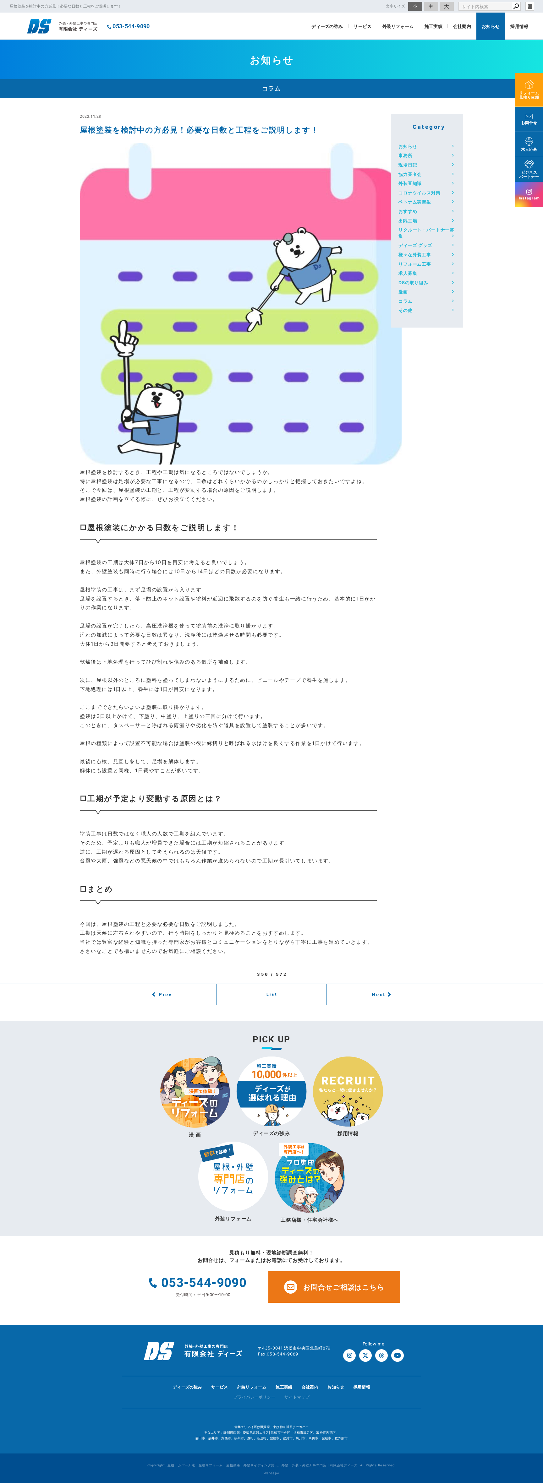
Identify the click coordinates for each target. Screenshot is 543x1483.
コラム (405, 301)
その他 (405, 310)
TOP (527, 1389)
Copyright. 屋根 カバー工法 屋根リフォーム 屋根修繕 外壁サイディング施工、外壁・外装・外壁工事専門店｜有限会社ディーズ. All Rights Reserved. (271, 1465)
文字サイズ (395, 6)
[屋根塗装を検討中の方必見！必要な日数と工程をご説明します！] (241, 460)
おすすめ (407, 211)
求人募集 (407, 273)
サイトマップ (297, 1396)
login (529, 6)
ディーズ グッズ (415, 245)
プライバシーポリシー (254, 1396)
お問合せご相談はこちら (344, 1287)
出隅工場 (407, 220)
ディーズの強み (327, 26)
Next (379, 994)
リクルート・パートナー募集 (426, 233)
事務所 (405, 155)
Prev (165, 994)
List (272, 994)
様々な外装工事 (414, 254)
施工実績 (433, 26)
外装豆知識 (410, 183)
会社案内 (462, 26)
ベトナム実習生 (414, 201)
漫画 (403, 291)
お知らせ (491, 26)
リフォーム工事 (414, 264)
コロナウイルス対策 (419, 192)
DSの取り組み (413, 282)
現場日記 (407, 164)
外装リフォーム (398, 26)
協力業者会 (410, 174)
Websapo (271, 1473)
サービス (362, 26)
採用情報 (519, 26)
